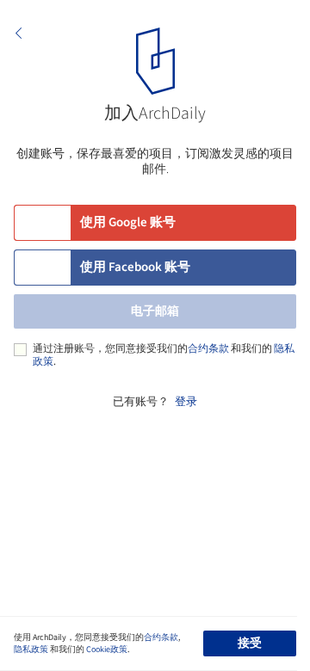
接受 (250, 643)
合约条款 (208, 349)
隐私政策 (31, 649)
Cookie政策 (106, 649)
